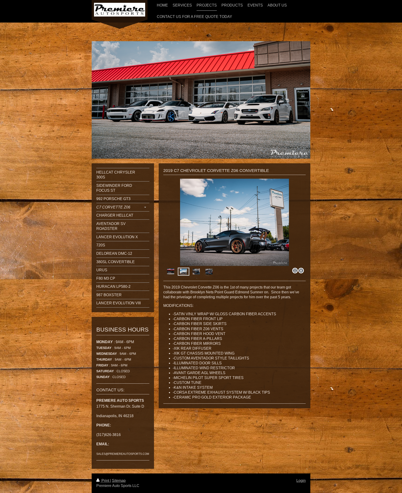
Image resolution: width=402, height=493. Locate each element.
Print (105, 481)
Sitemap (119, 481)
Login (301, 481)
